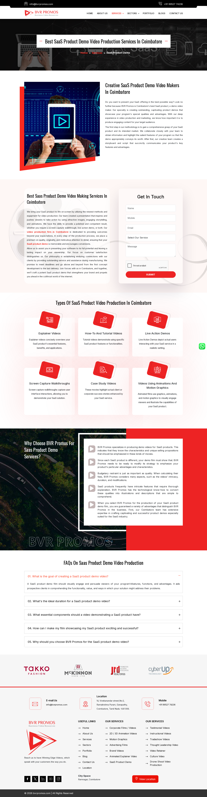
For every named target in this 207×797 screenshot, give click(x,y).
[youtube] (50, 779)
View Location (147, 779)
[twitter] (35, 779)
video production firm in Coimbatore (47, 232)
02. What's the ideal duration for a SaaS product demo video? (69, 601)
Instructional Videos (160, 733)
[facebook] (27, 779)
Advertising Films (119, 745)
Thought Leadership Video (164, 745)
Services (97, 52)
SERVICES (116, 13)
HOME (90, 13)
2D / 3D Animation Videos (123, 733)
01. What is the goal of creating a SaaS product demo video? (68, 576)
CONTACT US (176, 13)
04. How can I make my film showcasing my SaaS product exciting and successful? (83, 628)
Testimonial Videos (160, 727)
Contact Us (88, 762)
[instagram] (58, 779)
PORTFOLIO (148, 13)
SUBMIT (150, 274)
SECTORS (132, 13)
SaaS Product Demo (121, 762)
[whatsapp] (202, 346)
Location (87, 767)
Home (84, 52)
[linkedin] (43, 779)
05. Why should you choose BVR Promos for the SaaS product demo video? (78, 641)
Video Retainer (157, 750)
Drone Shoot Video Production (160, 763)
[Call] (148, 704)
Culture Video (157, 756)
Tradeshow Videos (160, 739)
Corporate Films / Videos (123, 727)
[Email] (35, 704)
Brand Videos (117, 750)
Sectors (87, 745)
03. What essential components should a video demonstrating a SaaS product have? (84, 614)
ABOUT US (102, 13)
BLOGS (161, 13)
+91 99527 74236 (167, 704)
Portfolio (87, 750)
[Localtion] (86, 704)
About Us (88, 733)
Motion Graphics (118, 739)
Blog (85, 756)
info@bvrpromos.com (56, 704)
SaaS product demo (37, 244)
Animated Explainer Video (123, 756)
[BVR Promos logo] (41, 13)
